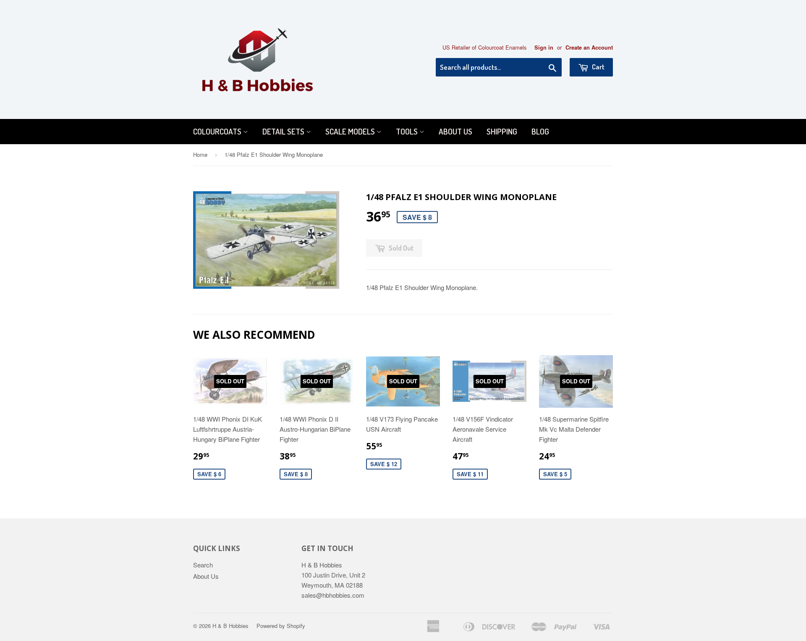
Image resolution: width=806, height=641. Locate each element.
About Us (455, 131)
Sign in (543, 47)
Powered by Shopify (280, 626)
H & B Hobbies (230, 626)
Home (200, 154)
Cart (597, 66)
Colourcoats (218, 131)
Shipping (502, 131)
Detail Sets (284, 131)
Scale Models (351, 131)
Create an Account (589, 47)
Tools (407, 131)
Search (203, 564)
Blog (540, 131)
